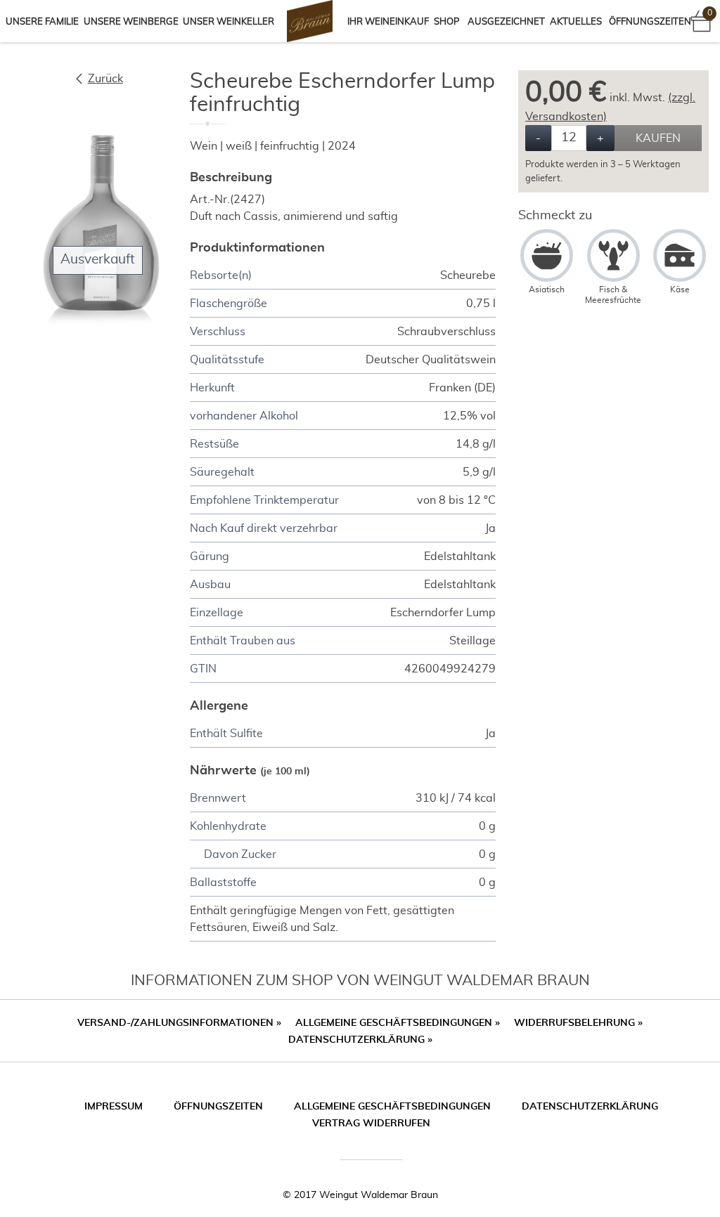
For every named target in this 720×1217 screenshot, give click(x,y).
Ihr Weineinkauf (388, 22)
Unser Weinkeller (228, 22)
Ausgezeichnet (506, 22)
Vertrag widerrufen (371, 1123)
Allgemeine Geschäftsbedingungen (397, 1023)
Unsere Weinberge (131, 22)
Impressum (113, 1107)
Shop (446, 22)
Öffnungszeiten (650, 22)
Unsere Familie (42, 22)
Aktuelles (576, 22)
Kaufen (658, 138)
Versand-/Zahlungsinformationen (179, 1023)
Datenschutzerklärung (360, 1040)
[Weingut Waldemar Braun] (307, 21)
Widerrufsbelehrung (578, 1023)
